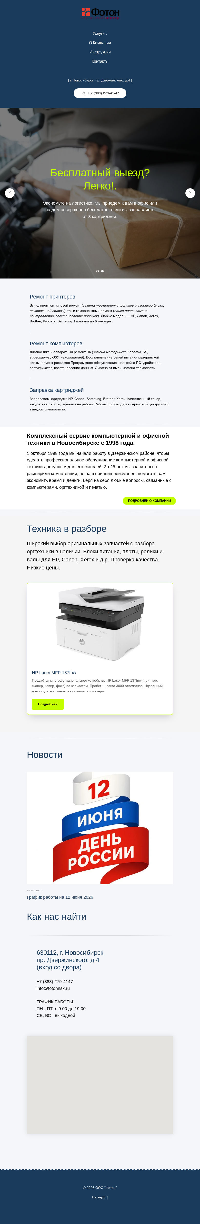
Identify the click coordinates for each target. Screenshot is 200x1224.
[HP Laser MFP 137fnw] (100, 649)
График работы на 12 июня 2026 (60, 897)
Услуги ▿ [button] (100, 33)
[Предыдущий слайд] (10, 193)
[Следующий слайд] (190, 193)
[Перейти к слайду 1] (97, 271)
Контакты (100, 61)
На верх (98, 1197)
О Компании (100, 43)
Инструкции (100, 52)
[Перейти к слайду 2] (102, 271)
